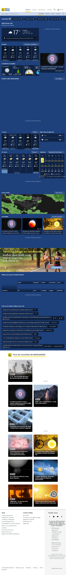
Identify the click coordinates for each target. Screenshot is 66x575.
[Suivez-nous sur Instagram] (54, 517)
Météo (6, 14)
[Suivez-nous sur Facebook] (50, 517)
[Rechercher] (54, 9)
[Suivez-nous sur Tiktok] (62, 517)
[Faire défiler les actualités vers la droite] (62, 226)
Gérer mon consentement (9, 525)
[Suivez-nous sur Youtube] (58, 517)
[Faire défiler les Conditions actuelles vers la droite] (39, 70)
